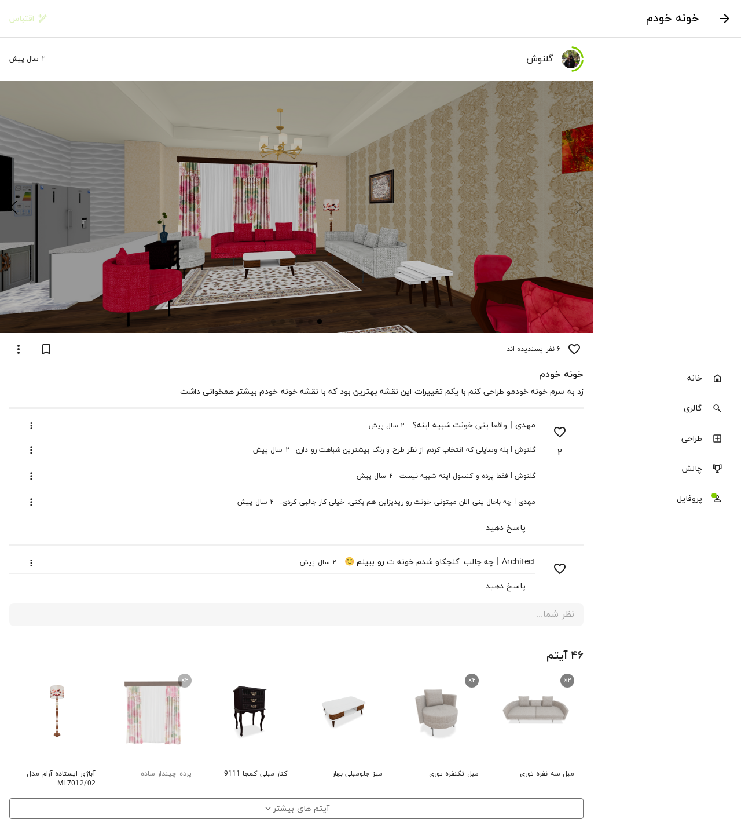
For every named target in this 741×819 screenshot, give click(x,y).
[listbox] (667, 440)
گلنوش (525, 450)
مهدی (525, 425)
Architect (518, 562)
